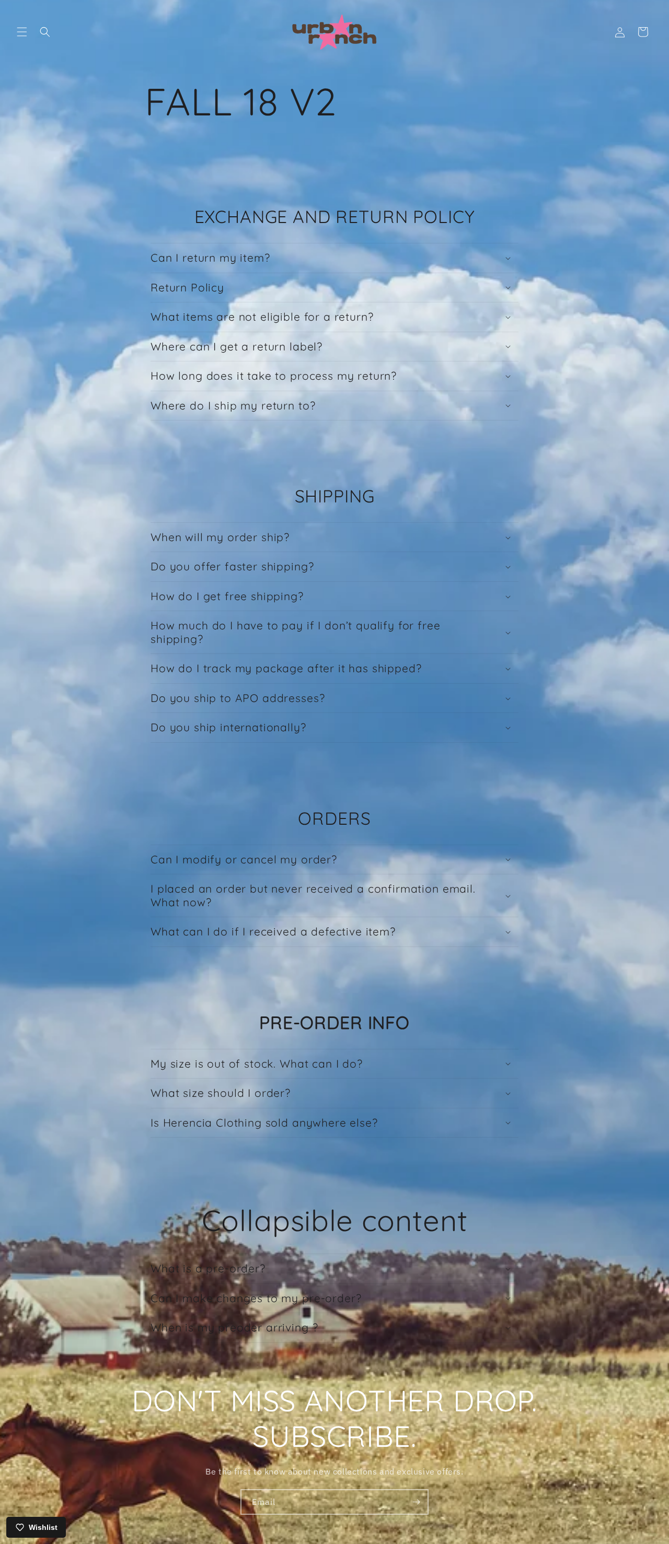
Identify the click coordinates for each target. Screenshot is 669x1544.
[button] (21, 31)
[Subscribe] (416, 1502)
